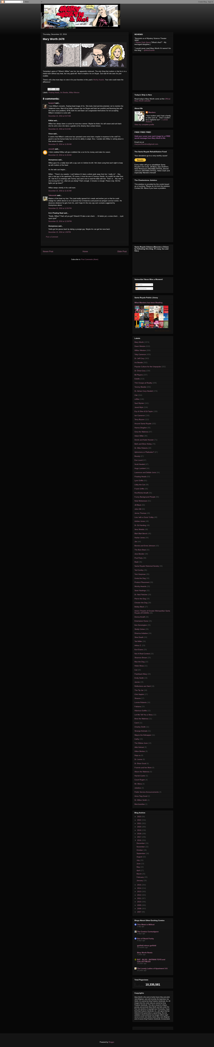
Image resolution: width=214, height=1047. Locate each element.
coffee (136, 399)
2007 (139, 912)
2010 (139, 902)
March (139, 874)
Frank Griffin (139, 489)
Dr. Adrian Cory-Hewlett (143, 391)
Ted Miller (138, 641)
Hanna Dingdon (140, 428)
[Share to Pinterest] (58, 89)
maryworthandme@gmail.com (146, 144)
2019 (139, 830)
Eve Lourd (138, 460)
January (140, 880)
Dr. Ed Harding (140, 525)
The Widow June (141, 743)
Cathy (136, 739)
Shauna (137, 698)
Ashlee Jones (139, 521)
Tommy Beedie (140, 387)
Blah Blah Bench (140, 533)
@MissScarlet (149, 50)
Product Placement (141, 582)
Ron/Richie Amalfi (141, 493)
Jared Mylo (138, 407)
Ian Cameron (139, 415)
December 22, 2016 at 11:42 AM (59, 191)
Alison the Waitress (141, 772)
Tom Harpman (140, 574)
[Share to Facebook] (56, 89)
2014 (139, 888)
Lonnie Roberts (140, 702)
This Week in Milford (145, 925)
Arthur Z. (137, 645)
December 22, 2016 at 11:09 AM (59, 144)
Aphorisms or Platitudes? (144, 452)
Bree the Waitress (141, 719)
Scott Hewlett (139, 464)
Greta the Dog (140, 578)
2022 (139, 820)
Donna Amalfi (139, 617)
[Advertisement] (153, 72)
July (138, 860)
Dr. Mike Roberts (141, 448)
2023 (139, 817)
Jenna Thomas (140, 513)
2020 (139, 827)
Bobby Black (139, 607)
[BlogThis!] (51, 89)
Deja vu (137, 755)
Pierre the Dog (140, 599)
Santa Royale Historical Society (146, 566)
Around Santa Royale (142, 424)
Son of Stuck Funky (145, 939)
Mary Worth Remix (144, 953)
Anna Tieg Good (140, 796)
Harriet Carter (139, 776)
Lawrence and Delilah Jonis (145, 472)
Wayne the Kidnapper (142, 735)
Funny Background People (144, 497)
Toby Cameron (140, 354)
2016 (139, 840)
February (140, 877)
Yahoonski (52, 195)
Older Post (122, 251)
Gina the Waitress (141, 432)
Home (85, 251)
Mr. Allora (138, 784)
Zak (135, 395)
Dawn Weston (139, 346)
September (141, 853)
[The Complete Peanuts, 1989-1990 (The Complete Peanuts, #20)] (147, 317)
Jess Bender (139, 554)
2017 (139, 837)
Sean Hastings (140, 590)
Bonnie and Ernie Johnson (144, 546)
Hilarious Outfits (140, 711)
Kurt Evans (138, 650)
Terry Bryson (139, 419)
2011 (139, 898)
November (141, 847)
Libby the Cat (139, 485)
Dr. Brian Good (140, 763)
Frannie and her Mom (143, 768)
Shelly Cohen (139, 629)
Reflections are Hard (142, 686)
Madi (136, 562)
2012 (139, 895)
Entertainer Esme (141, 621)
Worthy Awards (98, 80)
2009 (139, 905)
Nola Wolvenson (140, 501)
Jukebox (137, 788)
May (138, 867)
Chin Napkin (139, 694)
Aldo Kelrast (139, 747)
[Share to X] (53, 89)
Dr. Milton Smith (140, 800)
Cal (135, 670)
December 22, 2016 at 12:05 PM (60, 208)
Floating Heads (54, 92)
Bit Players (138, 375)
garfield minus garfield (146, 945)
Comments (142, 289)
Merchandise (139, 804)
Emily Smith (139, 678)
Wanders (152, 112)
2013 (139, 892)
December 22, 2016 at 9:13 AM (59, 129)
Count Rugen (139, 780)
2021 (139, 823)
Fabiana (137, 706)
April (139, 870)
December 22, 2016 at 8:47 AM (59, 116)
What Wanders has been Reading (148, 303)
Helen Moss (139, 666)
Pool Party (138, 558)
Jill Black (137, 505)
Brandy (137, 456)
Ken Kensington (140, 625)
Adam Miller (139, 436)
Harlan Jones (139, 538)
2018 (139, 834)
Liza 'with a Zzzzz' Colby (144, 517)
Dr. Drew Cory (140, 371)
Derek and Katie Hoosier (144, 440)
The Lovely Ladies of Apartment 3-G (152, 968)
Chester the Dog (140, 603)
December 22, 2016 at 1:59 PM (59, 232)
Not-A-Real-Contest (142, 654)
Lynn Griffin (138, 480)
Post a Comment (52, 237)
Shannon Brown (140, 658)
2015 (139, 885)
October (140, 850)
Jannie (137, 682)
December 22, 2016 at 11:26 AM (59, 155)
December (141, 843)
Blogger (111, 1042)
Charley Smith (140, 727)
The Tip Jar (138, 690)
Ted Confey (138, 570)
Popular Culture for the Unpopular (147, 367)
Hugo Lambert (140, 468)
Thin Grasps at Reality (143, 383)
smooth (51, 149)
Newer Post (48, 251)
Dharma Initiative (141, 633)
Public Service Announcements (146, 792)
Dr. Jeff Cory (139, 358)
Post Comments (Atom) (89, 259)
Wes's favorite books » (163, 331)
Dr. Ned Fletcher (140, 595)
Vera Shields (139, 529)
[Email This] (49, 89)
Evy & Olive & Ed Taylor (143, 411)
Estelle (137, 379)
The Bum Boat (140, 550)
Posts (139, 285)
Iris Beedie (64, 92)
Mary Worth (139, 342)
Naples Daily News (143, 42)
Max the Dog (139, 662)
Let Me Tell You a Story (143, 715)
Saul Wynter (139, 403)
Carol (136, 723)
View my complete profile (144, 124)
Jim (135, 542)
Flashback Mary (140, 674)
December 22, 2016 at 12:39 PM (60, 221)
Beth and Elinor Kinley (143, 444)
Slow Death (138, 637)
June (139, 864)
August (140, 857)
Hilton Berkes (139, 751)
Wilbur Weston (74, 92)
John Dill (137, 509)
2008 (139, 909)
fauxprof (51, 103)
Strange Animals (140, 731)
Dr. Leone (138, 759)
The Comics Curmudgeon (148, 932)
